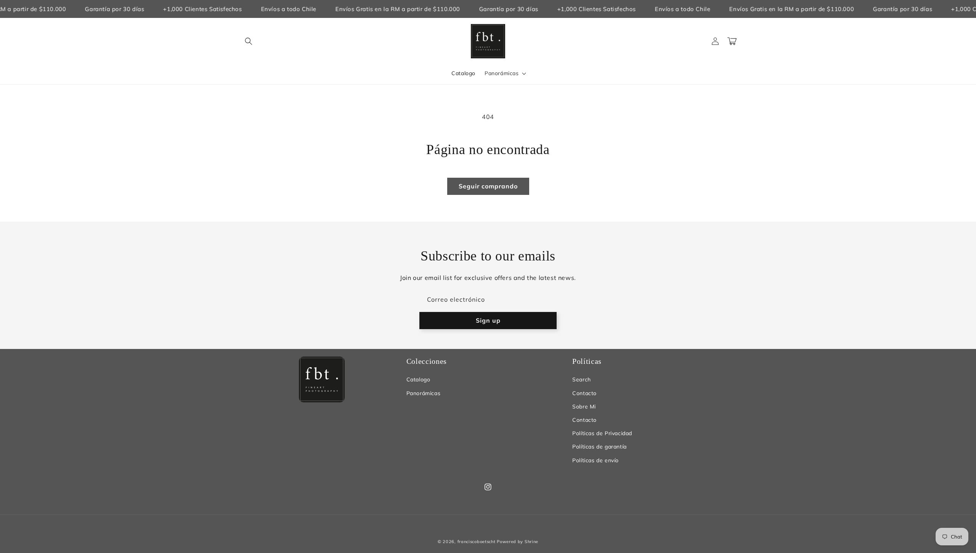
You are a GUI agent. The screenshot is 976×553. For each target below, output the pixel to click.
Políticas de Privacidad (602, 433)
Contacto (584, 393)
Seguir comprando (488, 186)
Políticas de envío (595, 460)
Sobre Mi (584, 406)
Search (581, 379)
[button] (248, 41)
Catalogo (418, 379)
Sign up (488, 320)
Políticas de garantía (599, 446)
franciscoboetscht (477, 541)
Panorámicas (423, 393)
